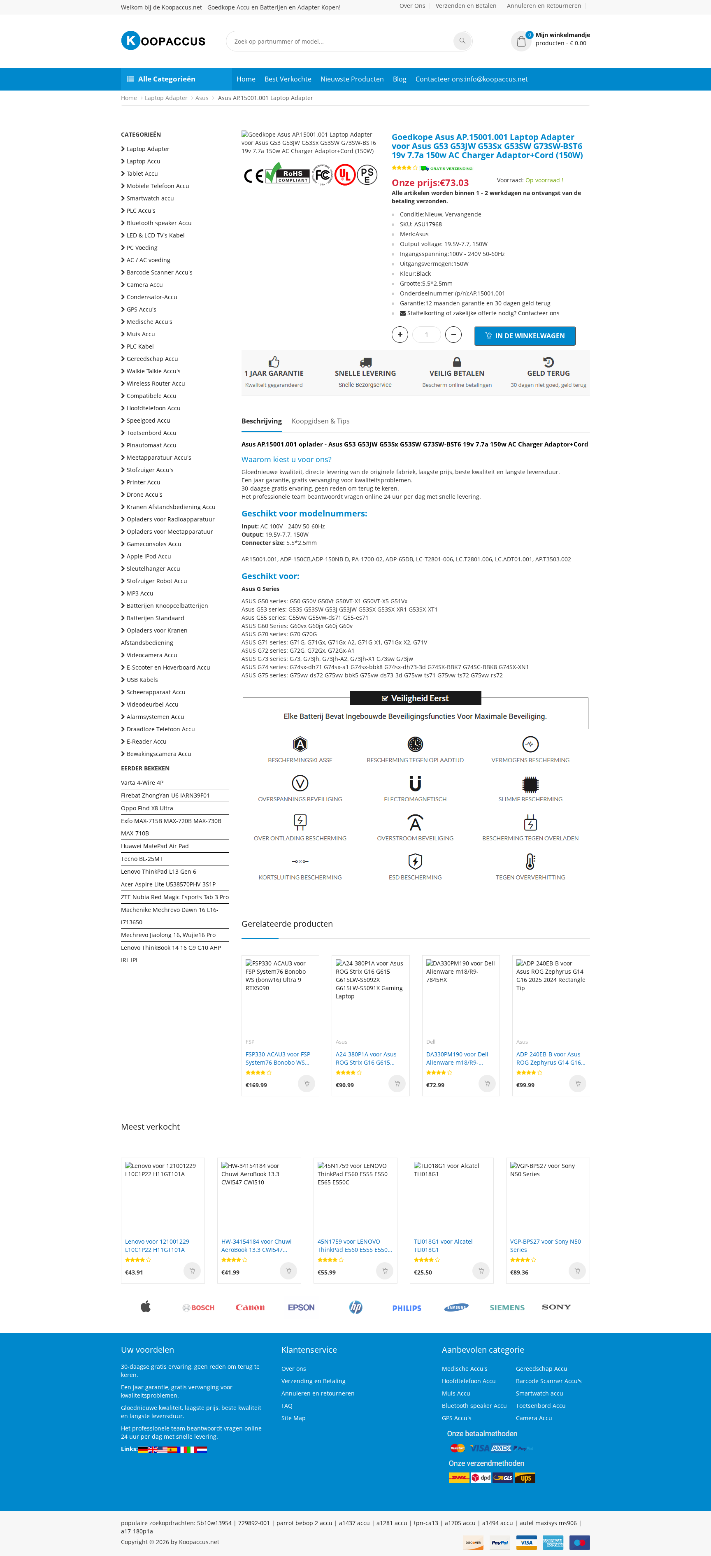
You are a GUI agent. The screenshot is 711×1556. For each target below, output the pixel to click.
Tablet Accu (142, 173)
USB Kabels (142, 680)
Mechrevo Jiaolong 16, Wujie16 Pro (168, 935)
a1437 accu (354, 1523)
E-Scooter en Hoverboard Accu (168, 667)
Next (373, 139)
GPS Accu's (141, 309)
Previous (248, 139)
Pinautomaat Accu (152, 445)
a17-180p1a (137, 1531)
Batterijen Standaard (155, 618)
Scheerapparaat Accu (156, 692)
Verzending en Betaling (313, 1381)
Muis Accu (141, 334)
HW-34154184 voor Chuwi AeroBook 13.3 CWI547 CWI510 (256, 1245)
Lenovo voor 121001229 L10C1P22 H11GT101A (157, 1245)
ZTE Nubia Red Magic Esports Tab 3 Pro (175, 897)
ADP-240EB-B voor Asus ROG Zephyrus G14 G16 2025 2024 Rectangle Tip (549, 1058)
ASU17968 (428, 224)
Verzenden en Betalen (466, 5)
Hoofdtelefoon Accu (154, 408)
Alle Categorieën (166, 79)
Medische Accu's (149, 322)
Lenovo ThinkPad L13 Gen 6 (158, 871)
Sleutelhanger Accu (153, 568)
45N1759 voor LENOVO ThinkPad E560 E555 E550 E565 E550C (353, 1245)
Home (246, 79)
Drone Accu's (145, 494)
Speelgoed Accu (148, 420)
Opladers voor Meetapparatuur (170, 531)
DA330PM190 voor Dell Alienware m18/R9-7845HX (457, 1058)
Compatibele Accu (152, 396)
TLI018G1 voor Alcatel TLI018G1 (443, 1245)
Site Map (293, 1418)
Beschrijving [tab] (262, 421)
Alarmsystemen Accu (155, 717)
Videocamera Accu (152, 655)
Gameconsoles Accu (154, 544)
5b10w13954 (214, 1523)
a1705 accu (460, 1523)
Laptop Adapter (166, 98)
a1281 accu (391, 1523)
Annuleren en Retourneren (544, 5)
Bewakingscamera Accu (159, 754)
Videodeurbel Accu (153, 704)
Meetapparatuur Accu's (159, 457)
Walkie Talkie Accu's (154, 371)
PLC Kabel (140, 346)
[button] (550, 39)
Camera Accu (145, 284)
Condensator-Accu (152, 297)
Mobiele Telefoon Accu (158, 186)
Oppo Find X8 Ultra (147, 808)
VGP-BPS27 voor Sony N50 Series (545, 1245)
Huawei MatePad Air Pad (155, 846)
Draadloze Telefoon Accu (161, 729)
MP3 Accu (140, 593)
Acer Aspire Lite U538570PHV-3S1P (168, 884)
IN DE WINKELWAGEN (529, 335)
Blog (400, 79)
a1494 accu (497, 1523)
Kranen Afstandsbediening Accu (171, 507)
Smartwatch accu (150, 198)
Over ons (293, 1368)
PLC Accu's (141, 210)
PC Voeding (142, 247)
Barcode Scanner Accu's (160, 272)
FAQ (287, 1405)
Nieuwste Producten (352, 79)
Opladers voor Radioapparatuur (171, 519)
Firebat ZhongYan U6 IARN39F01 (165, 795)
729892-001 (254, 1523)
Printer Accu (143, 482)
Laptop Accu (143, 161)
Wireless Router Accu (156, 383)
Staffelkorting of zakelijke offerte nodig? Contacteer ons (483, 313)
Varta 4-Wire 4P (142, 782)
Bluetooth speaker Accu (159, 223)
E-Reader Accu (147, 741)
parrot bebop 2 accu (304, 1523)
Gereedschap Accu (152, 359)
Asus (202, 98)
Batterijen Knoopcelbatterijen (167, 605)
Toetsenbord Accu (152, 433)
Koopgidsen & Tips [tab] (321, 421)
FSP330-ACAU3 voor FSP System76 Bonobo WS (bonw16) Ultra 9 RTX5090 (278, 1058)
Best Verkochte (288, 79)
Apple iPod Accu (149, 556)
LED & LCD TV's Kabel (156, 235)
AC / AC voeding (148, 260)
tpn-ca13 (426, 1523)
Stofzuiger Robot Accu (157, 581)
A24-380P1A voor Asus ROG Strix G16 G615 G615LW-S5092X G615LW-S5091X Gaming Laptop (369, 1058)
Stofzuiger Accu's (150, 470)
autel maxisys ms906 (548, 1523)
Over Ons (412, 5)
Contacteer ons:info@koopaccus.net (472, 79)
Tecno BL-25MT (142, 859)
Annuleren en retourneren (318, 1393)
